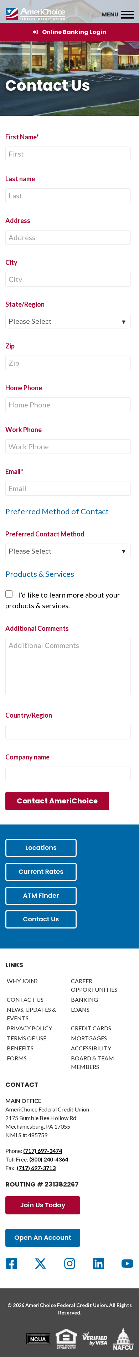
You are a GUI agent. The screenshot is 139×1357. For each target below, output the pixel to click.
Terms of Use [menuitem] (26, 1038)
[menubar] (127, 15)
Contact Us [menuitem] (25, 999)
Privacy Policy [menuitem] (29, 1028)
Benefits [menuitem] (20, 1048)
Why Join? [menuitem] (22, 980)
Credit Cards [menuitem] (91, 1028)
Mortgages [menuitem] (89, 1038)
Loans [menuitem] (80, 1009)
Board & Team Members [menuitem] (92, 1062)
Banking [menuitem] (84, 999)
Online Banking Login (74, 32)
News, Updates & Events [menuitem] (31, 1013)
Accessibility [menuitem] (91, 1048)
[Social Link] (11, 1263)
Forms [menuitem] (17, 1058)
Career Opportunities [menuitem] (94, 985)
